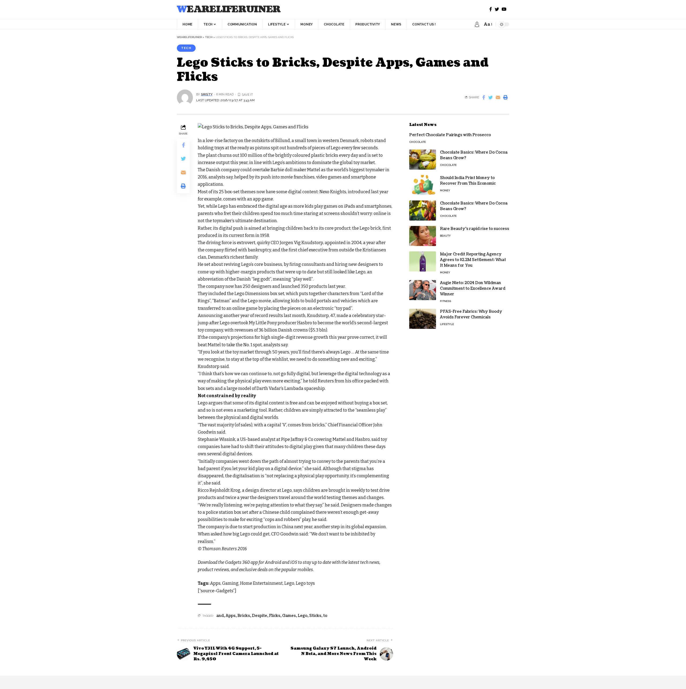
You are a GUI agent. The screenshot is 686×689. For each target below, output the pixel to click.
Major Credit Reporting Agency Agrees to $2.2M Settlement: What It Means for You (473, 260)
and (220, 615)
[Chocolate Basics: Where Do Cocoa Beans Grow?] (422, 160)
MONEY (445, 190)
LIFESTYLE (447, 324)
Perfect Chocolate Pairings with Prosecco (450, 134)
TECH (186, 48)
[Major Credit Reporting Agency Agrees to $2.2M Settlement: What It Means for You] (422, 261)
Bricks (243, 615)
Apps (231, 615)
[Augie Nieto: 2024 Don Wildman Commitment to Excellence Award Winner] (422, 290)
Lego (302, 615)
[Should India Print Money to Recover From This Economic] (422, 185)
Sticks (315, 615)
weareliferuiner (229, 9)
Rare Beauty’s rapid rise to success (474, 228)
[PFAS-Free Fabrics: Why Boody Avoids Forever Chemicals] (422, 319)
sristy (206, 94)
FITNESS (445, 301)
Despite (259, 615)
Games (289, 615)
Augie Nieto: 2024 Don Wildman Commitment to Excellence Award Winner (472, 288)
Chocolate (417, 141)
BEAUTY (445, 235)
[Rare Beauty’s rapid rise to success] (422, 236)
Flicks (274, 615)
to (325, 615)
